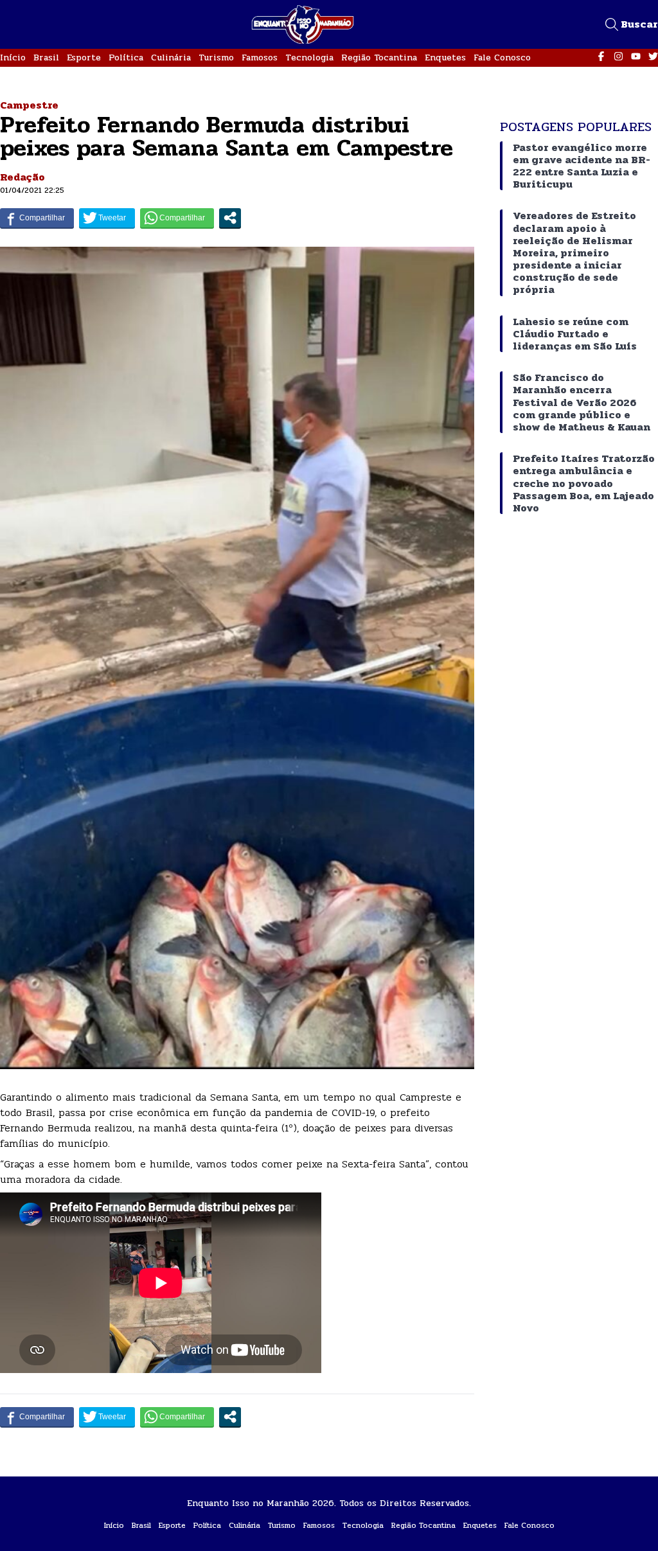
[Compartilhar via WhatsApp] (177, 217)
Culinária (171, 57)
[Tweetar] (107, 217)
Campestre (29, 105)
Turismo (216, 57)
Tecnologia (309, 57)
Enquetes (445, 57)
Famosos (260, 57)
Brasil (46, 57)
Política (126, 57)
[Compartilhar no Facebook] (37, 217)
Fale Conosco (502, 57)
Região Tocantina (379, 57)
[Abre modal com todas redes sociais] (230, 217)
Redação (22, 177)
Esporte (84, 57)
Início (13, 57)
